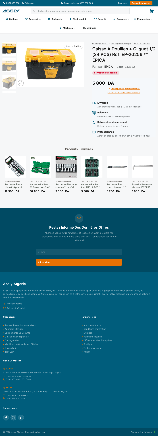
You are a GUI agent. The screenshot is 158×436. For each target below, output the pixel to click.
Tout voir (9, 352)
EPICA (108, 66)
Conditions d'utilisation (94, 329)
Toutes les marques (93, 348)
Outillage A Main (13, 340)
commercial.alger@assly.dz (18, 376)
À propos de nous (92, 325)
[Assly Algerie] (11, 11)
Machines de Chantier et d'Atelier (21, 344)
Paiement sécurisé (92, 336)
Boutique (122, 3)
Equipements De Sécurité (17, 332)
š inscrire (44, 262)
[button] (152, 11)
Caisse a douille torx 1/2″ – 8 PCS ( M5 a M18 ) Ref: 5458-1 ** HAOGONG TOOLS (90, 185)
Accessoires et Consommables (20, 325)
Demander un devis (141, 3)
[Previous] (22, 64)
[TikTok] (21, 417)
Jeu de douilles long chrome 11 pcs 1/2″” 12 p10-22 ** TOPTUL (66, 185)
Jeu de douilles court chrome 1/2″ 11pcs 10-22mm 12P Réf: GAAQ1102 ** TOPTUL (117, 185)
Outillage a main (100, 43)
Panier (86, 352)
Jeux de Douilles (73, 46)
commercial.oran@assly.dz (18, 395)
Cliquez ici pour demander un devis (124, 90)
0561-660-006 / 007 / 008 (18, 379)
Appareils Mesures (14, 329)
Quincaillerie (11, 348)
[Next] (79, 64)
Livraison (87, 332)
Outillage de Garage (121, 43)
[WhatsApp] (13, 417)
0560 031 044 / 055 (15, 398)
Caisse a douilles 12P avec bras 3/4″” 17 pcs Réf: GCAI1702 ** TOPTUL (40, 185)
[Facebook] (6, 417)
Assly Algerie (17, 432)
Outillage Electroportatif (17, 336)
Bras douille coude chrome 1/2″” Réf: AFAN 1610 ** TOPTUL (142, 185)
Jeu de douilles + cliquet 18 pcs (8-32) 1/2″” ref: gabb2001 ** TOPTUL (14, 185)
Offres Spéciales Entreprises (97, 340)
